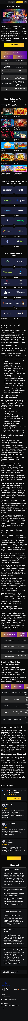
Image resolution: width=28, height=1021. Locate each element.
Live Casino (9, 105)
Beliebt (3, 105)
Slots (22, 105)
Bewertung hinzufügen (14, 798)
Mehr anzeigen (14, 858)
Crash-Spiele (16, 105)
